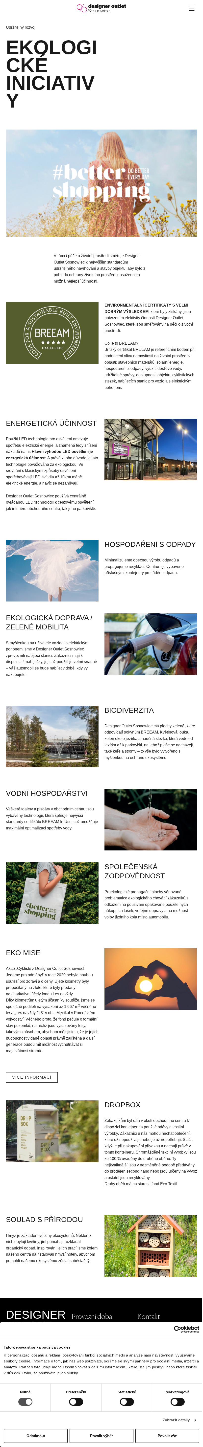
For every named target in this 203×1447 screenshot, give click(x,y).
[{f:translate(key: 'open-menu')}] (191, 8)
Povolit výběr (101, 1436)
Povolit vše (167, 1436)
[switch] (76, 1402)
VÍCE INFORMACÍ (31, 1077)
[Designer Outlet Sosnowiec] (101, 8)
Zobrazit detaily (176, 1420)
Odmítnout (35, 1436)
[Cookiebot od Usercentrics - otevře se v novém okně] (177, 1329)
